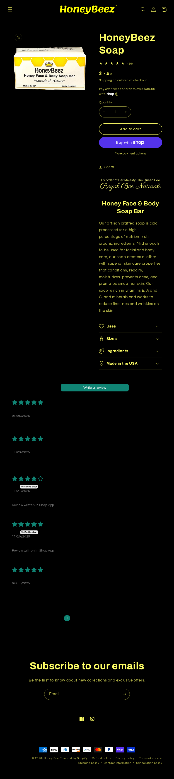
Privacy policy (125, 758)
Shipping (105, 80)
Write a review (94, 387)
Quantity (105, 102)
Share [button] (109, 167)
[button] (10, 9)
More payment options (130, 153)
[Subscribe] (124, 694)
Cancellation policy (149, 763)
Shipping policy (88, 763)
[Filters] (146, 387)
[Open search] (135, 387)
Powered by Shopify (73, 758)
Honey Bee (51, 758)
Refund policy (101, 758)
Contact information (117, 763)
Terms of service (150, 758)
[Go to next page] (115, 618)
